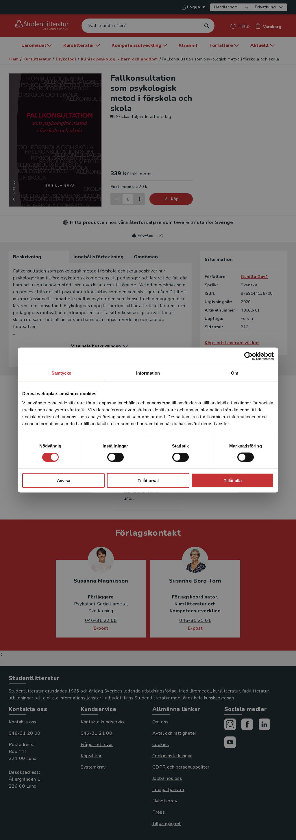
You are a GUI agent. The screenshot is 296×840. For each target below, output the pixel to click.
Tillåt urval (148, 480)
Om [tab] (234, 373)
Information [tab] (148, 373)
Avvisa (63, 480)
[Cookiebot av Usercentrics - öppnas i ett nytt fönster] (248, 356)
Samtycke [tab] (61, 373)
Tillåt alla (233, 480)
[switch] (115, 457)
